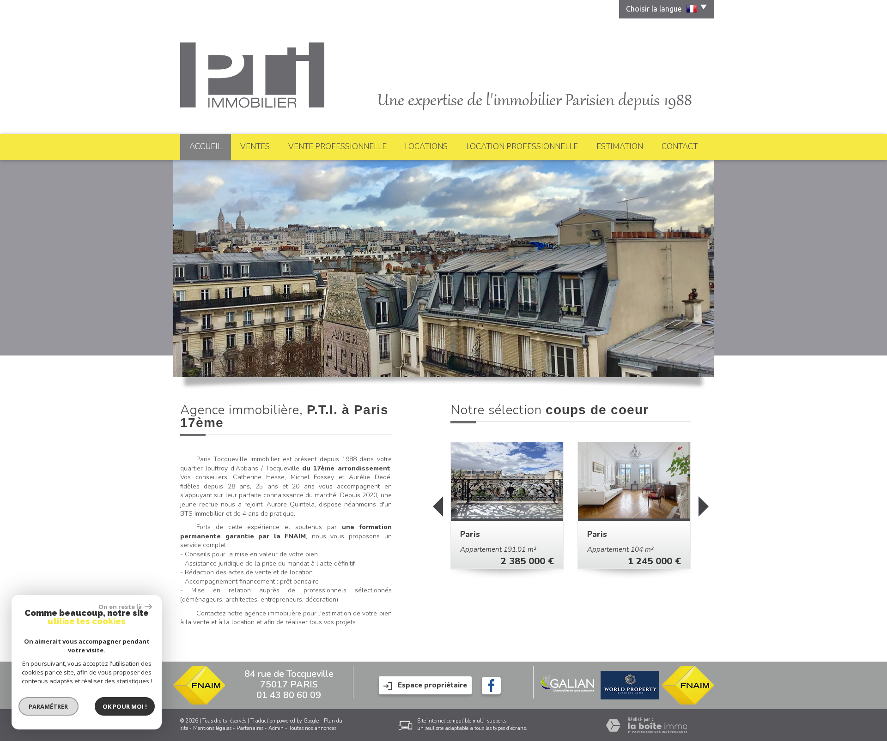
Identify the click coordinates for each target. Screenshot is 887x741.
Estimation (619, 146)
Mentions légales (212, 728)
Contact (680, 146)
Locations (426, 146)
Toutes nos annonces (312, 728)
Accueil (205, 146)
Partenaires (250, 728)
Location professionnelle (522, 146)
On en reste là (120, 606)
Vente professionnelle (337, 146)
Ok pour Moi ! (125, 706)
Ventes (255, 146)
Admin (276, 728)
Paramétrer (48, 706)
